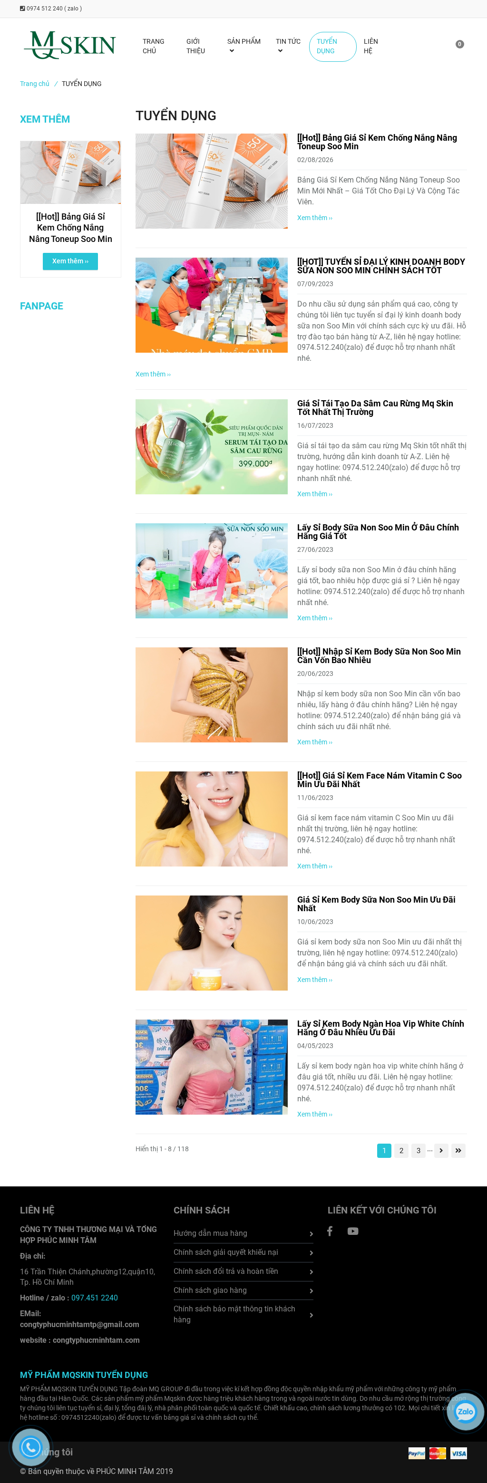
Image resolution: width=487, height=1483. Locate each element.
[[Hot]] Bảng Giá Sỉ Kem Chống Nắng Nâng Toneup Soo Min (377, 142)
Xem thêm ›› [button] (70, 261)
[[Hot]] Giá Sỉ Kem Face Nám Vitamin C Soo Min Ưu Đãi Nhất (379, 779)
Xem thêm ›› (314, 217)
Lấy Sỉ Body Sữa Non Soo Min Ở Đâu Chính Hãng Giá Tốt (378, 531)
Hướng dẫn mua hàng (210, 1233)
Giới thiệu (195, 47)
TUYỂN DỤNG (327, 47)
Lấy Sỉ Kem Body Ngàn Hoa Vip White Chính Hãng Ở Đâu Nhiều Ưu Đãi (380, 1028)
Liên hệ (371, 47)
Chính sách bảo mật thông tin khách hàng (234, 1314)
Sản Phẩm (244, 42)
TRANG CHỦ (154, 47)
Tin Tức (288, 42)
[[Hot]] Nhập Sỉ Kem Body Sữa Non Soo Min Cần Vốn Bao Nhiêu (379, 655)
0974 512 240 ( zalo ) (53, 8)
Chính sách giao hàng (210, 1290)
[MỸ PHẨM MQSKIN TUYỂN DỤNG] (330, 1231)
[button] (453, 47)
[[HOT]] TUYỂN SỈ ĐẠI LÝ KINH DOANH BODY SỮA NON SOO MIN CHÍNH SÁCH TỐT (381, 266)
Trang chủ (38, 83)
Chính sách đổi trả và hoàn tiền (226, 1271)
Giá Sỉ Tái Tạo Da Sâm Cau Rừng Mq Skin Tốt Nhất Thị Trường (375, 407)
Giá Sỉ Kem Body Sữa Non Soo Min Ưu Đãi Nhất (376, 904)
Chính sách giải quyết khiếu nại (226, 1252)
